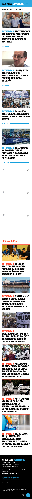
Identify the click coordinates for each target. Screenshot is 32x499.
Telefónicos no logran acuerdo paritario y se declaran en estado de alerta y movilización (15, 152)
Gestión (13, 4)
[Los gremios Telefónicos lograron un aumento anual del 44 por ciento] (16, 99)
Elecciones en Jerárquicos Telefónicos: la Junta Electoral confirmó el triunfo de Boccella (16, 36)
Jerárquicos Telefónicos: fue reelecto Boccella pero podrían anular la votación (15, 75)
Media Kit (5, 483)
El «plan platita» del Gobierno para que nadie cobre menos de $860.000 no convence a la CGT (14, 268)
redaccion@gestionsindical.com (11, 479)
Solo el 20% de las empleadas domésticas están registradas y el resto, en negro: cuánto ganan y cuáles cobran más (16, 440)
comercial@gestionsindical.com (10, 477)
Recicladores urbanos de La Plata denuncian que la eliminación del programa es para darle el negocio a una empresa (15, 405)
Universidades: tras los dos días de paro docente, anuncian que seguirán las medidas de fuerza (15, 337)
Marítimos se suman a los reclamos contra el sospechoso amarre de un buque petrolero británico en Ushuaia (15, 302)
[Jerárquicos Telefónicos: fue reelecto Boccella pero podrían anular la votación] (16, 59)
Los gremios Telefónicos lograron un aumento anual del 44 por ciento (16, 115)
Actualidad (8, 31)
